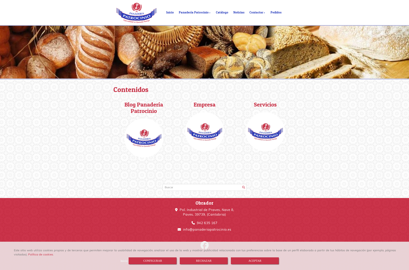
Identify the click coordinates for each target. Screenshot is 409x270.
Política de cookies (40, 254)
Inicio (170, 12)
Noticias (238, 12)
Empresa (205, 104)
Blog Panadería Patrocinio (143, 107)
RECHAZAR (204, 260)
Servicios (265, 104)
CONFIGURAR (152, 260)
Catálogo (222, 12)
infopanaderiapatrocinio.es (207, 229)
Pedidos (276, 12)
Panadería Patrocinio (194, 12)
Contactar (256, 12)
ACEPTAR (254, 260)
